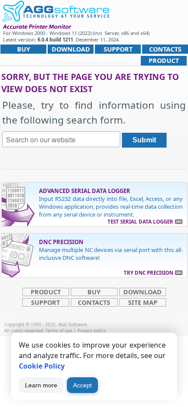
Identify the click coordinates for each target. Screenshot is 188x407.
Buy (23, 49)
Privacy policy (91, 331)
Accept (82, 385)
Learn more (41, 385)
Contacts (165, 49)
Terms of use (58, 331)
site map (142, 302)
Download (71, 49)
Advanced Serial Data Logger (84, 191)
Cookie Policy (42, 366)
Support (118, 49)
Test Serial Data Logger (140, 221)
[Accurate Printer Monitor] (55, 10)
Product (164, 60)
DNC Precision (61, 242)
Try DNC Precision (148, 272)
